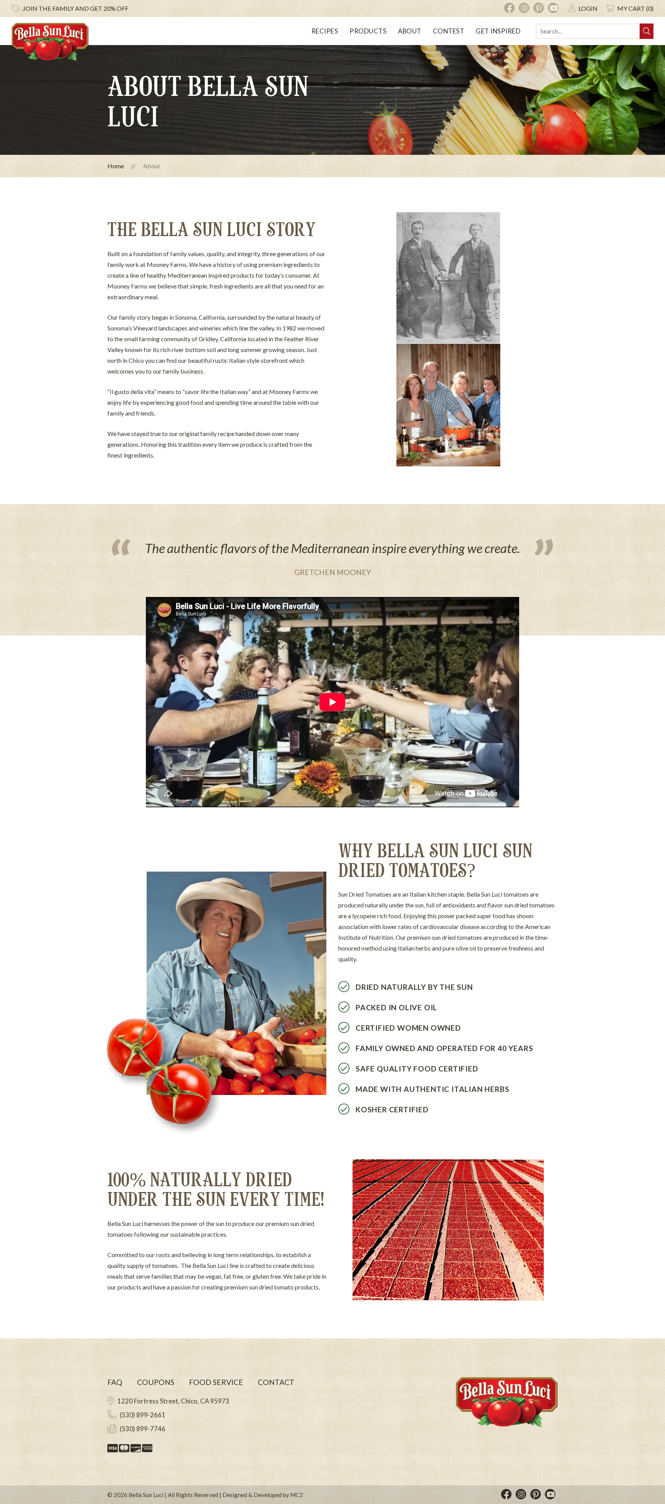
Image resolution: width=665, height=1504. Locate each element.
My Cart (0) (635, 8)
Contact (276, 1382)
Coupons (155, 1382)
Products (367, 31)
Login (588, 8)
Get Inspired (498, 31)
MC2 (296, 1494)
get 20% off (76, 8)
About (409, 31)
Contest (448, 31)
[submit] (646, 31)
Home (115, 165)
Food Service (216, 1382)
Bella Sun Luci (146, 1494)
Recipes (324, 31)
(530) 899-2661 (142, 1415)
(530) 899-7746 (142, 1429)
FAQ (114, 1382)
